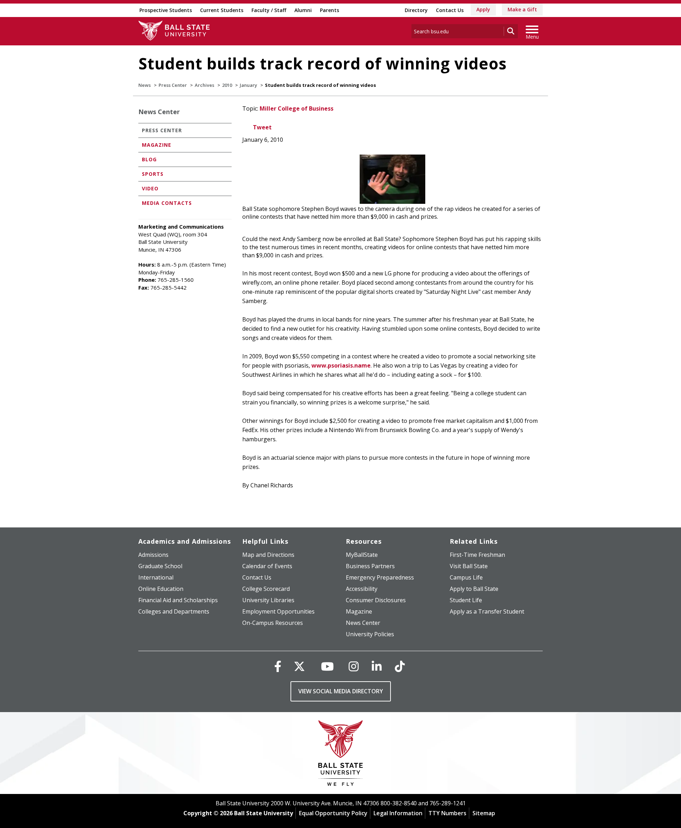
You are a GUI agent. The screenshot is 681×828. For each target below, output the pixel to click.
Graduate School (160, 566)
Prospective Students (165, 10)
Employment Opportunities (278, 611)
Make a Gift (522, 9)
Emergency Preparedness (380, 577)
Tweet (262, 127)
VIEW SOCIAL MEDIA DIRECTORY (340, 691)
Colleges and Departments (173, 611)
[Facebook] (277, 666)
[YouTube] (327, 666)
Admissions (153, 555)
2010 (227, 85)
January (248, 85)
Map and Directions (268, 555)
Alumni (303, 10)
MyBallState (362, 555)
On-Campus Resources (272, 623)
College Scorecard (266, 589)
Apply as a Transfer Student (487, 611)
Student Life (466, 600)
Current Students (221, 10)
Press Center (173, 85)
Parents (329, 10)
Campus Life (466, 577)
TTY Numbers (447, 813)
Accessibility (361, 589)
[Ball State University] (340, 754)
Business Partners (370, 566)
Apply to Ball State (474, 589)
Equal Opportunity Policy (333, 813)
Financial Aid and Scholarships (178, 600)
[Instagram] (354, 666)
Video (150, 188)
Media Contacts (167, 203)
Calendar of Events (267, 566)
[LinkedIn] (377, 666)
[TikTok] (400, 666)
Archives (204, 85)
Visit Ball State (469, 566)
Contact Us (450, 10)
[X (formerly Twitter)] (299, 666)
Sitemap (483, 813)
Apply (483, 9)
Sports (153, 173)
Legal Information (397, 813)
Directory (416, 10)
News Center (159, 111)
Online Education (160, 589)
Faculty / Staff (268, 10)
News (144, 85)
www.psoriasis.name (341, 365)
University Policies (370, 634)
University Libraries (268, 600)
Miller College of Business (296, 108)
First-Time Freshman (477, 555)
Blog (149, 159)
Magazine (156, 144)
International (155, 577)
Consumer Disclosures (376, 600)
